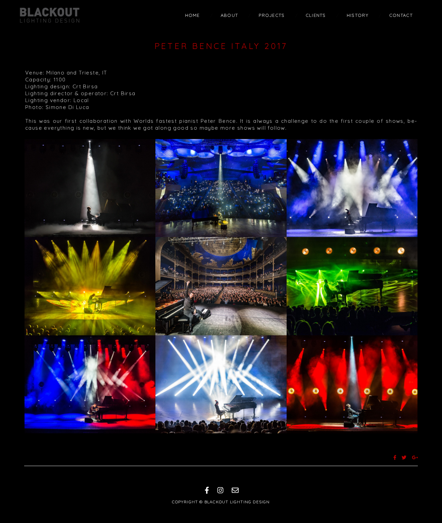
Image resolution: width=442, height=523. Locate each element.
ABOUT (229, 15)
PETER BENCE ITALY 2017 (221, 46)
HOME (192, 15)
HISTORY (357, 15)
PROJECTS (272, 15)
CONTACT (401, 15)
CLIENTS (316, 15)
